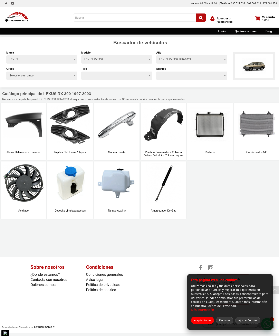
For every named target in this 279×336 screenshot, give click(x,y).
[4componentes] (17, 10)
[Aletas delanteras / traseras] (23, 125)
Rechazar (224, 320)
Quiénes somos (246, 31)
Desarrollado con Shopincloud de (28, 327)
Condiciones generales (104, 274)
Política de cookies (101, 290)
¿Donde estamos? (45, 274)
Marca (10, 52)
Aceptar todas (202, 320)
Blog (269, 31)
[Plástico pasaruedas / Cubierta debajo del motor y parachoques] (163, 125)
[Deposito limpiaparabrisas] (70, 184)
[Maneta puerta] (117, 125)
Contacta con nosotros (48, 279)
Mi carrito (268, 17)
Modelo (86, 52)
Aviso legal (95, 279)
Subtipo (161, 68)
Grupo (10, 68)
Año (158, 52)
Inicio (222, 31)
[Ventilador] (23, 184)
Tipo (84, 68)
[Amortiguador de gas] (163, 184)
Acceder (222, 18)
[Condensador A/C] (257, 125)
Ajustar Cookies (247, 320)
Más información (202, 310)
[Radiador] (210, 125)
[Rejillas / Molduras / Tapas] (70, 125)
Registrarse (225, 21)
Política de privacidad (103, 284)
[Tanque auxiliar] (117, 184)
